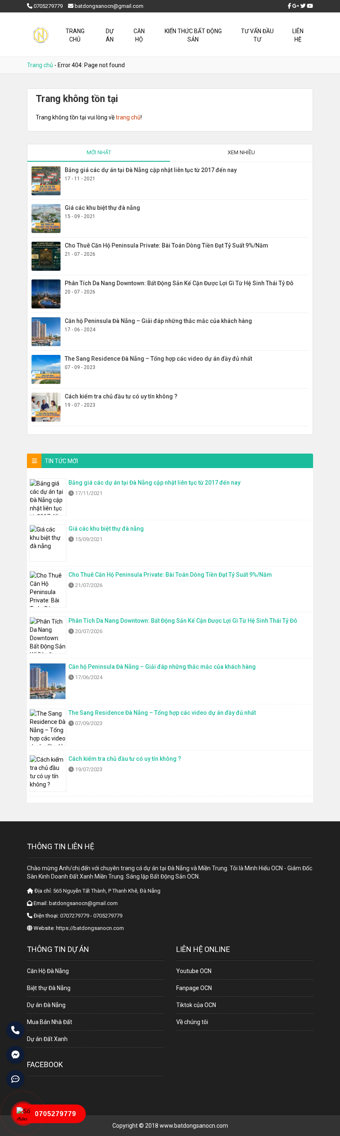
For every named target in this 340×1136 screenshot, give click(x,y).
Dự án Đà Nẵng (46, 1005)
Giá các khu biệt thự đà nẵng (102, 207)
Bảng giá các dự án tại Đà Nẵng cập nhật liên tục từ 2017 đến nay (151, 170)
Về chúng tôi (192, 1022)
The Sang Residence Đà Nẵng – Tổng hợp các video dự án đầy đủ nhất (158, 358)
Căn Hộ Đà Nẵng (48, 971)
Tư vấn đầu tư (257, 35)
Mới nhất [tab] (99, 152)
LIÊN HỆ (298, 35)
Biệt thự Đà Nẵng (48, 988)
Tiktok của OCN (196, 1005)
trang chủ (128, 117)
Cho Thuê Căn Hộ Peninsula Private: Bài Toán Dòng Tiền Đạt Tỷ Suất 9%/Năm (166, 245)
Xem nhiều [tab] (241, 152)
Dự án (110, 35)
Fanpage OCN (194, 988)
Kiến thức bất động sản (193, 35)
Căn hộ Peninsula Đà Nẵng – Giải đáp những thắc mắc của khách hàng (158, 321)
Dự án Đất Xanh (47, 1039)
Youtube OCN (193, 971)
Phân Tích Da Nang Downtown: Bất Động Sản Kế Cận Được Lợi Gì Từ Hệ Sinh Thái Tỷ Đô (179, 283)
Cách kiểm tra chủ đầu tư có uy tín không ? (121, 396)
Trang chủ (75, 35)
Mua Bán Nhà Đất (49, 1022)
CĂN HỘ (139, 35)
